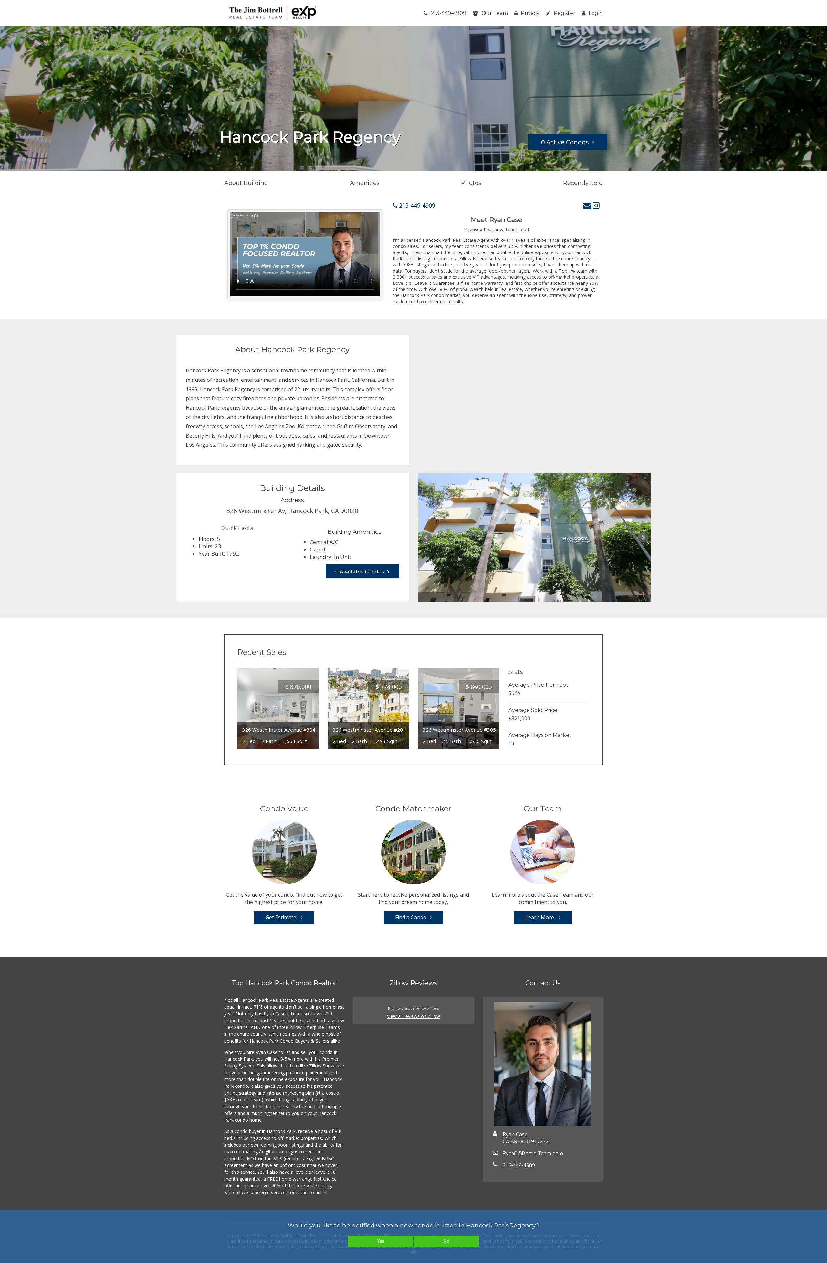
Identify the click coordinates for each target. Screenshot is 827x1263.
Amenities (365, 183)
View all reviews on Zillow (413, 1016)
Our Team (494, 13)
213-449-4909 (448, 13)
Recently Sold (583, 183)
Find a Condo (410, 917)
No (446, 1241)
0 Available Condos (359, 571)
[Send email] (587, 205)
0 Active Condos (565, 142)
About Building (246, 183)
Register (564, 13)
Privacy (530, 13)
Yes (380, 1241)
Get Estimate (282, 917)
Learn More (540, 917)
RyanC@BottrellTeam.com (533, 1154)
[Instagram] (596, 205)
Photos (471, 183)
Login (596, 13)
